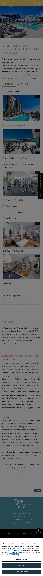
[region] (21, 557)
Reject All (21, 565)
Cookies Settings (21, 559)
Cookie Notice (13, 555)
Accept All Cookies (21, 572)
